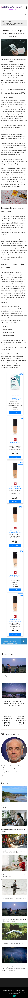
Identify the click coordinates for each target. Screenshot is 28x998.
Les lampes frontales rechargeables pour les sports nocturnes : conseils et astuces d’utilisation (13, 968)
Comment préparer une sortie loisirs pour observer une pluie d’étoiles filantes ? (14, 703)
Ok (14, 995)
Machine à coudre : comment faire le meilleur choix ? (13, 875)
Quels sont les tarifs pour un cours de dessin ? (13, 830)
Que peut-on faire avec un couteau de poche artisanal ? (14, 944)
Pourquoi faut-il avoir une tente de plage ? (13, 806)
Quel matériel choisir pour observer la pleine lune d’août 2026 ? (14, 678)
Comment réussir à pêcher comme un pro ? (14, 899)
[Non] (26, 992)
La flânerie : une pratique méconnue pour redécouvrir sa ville (13, 852)
